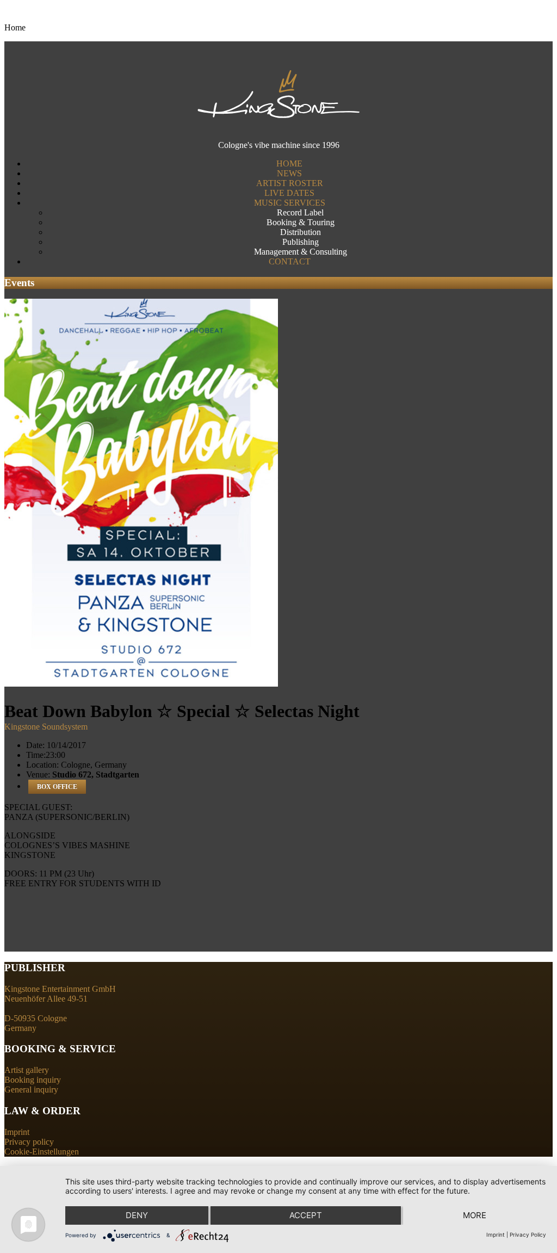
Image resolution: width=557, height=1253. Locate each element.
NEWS (289, 173)
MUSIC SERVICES (289, 202)
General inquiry (31, 1089)
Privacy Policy (528, 1234)
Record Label (300, 212)
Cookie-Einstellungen (41, 1151)
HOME (289, 163)
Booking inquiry (32, 1079)
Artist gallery (26, 1070)
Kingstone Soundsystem (46, 726)
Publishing (300, 241)
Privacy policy (29, 1141)
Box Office (57, 787)
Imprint (16, 1132)
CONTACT (290, 261)
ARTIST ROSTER (289, 183)
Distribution (300, 232)
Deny (137, 1215)
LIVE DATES (289, 192)
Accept (305, 1215)
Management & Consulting (300, 251)
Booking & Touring (301, 222)
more (474, 1215)
